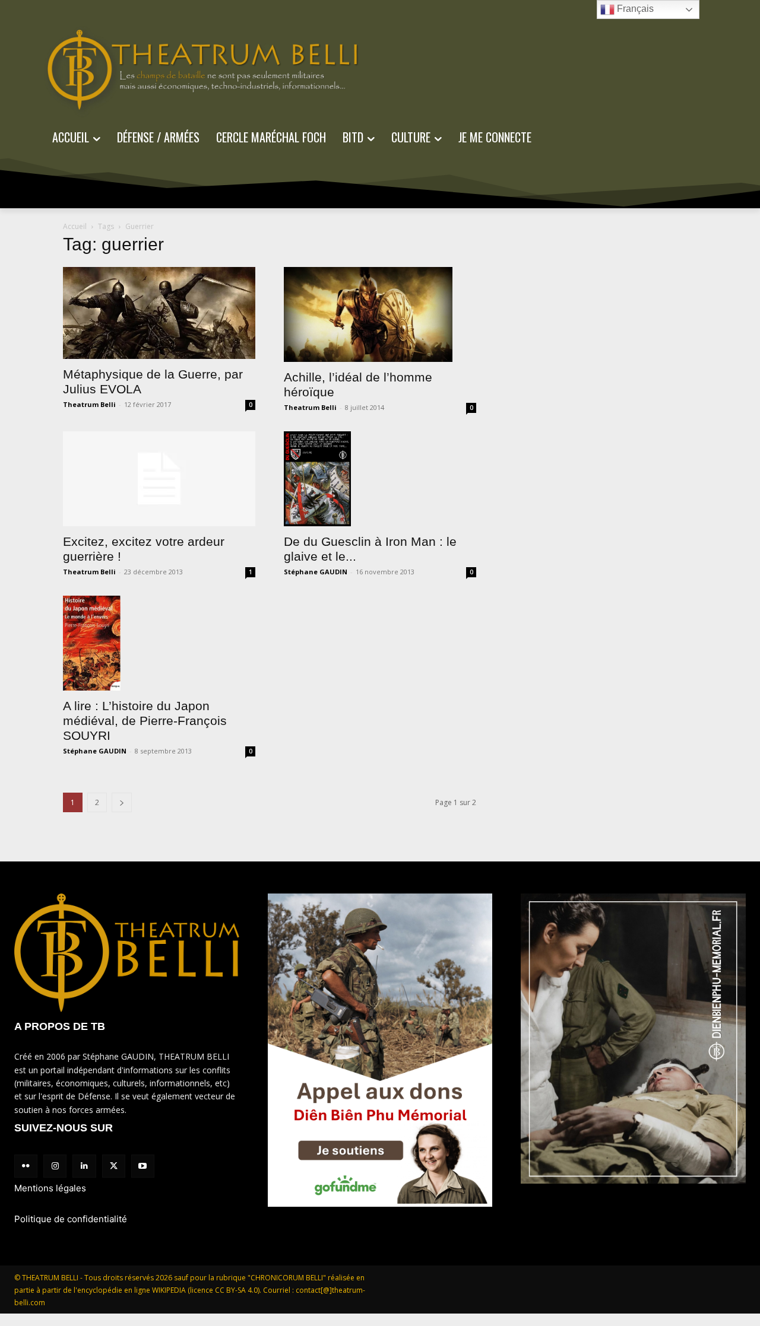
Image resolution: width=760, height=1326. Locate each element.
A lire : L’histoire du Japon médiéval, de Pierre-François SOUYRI (145, 720)
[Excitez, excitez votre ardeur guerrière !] (159, 478)
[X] (113, 1166)
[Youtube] (142, 1166)
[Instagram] (54, 1166)
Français (634, 9)
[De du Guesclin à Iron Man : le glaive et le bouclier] (380, 478)
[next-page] (122, 802)
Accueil (75, 226)
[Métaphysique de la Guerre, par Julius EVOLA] (159, 313)
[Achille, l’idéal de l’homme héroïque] (380, 314)
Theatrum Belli (89, 404)
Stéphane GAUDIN (315, 571)
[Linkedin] (84, 1166)
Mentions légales (50, 1188)
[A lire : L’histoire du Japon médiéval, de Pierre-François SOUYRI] (159, 643)
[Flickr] (25, 1166)
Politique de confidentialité (70, 1219)
